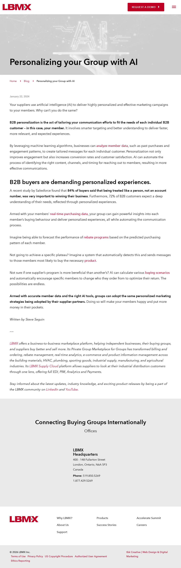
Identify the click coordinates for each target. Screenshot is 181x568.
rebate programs (96, 237)
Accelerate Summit (149, 518)
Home (13, 81)
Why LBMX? (64, 518)
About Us (63, 525)
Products (102, 518)
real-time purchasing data (69, 214)
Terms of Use (18, 556)
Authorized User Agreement (91, 556)
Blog (26, 81)
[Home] (17, 7)
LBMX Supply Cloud (44, 366)
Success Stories (106, 525)
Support (62, 532)
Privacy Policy (35, 556)
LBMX (14, 343)
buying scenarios (157, 272)
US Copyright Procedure (59, 556)
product (90, 260)
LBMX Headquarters (85, 452)
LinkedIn (52, 389)
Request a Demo (144, 7)
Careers (142, 525)
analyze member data (112, 146)
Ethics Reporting (20, 560)
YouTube (72, 389)
